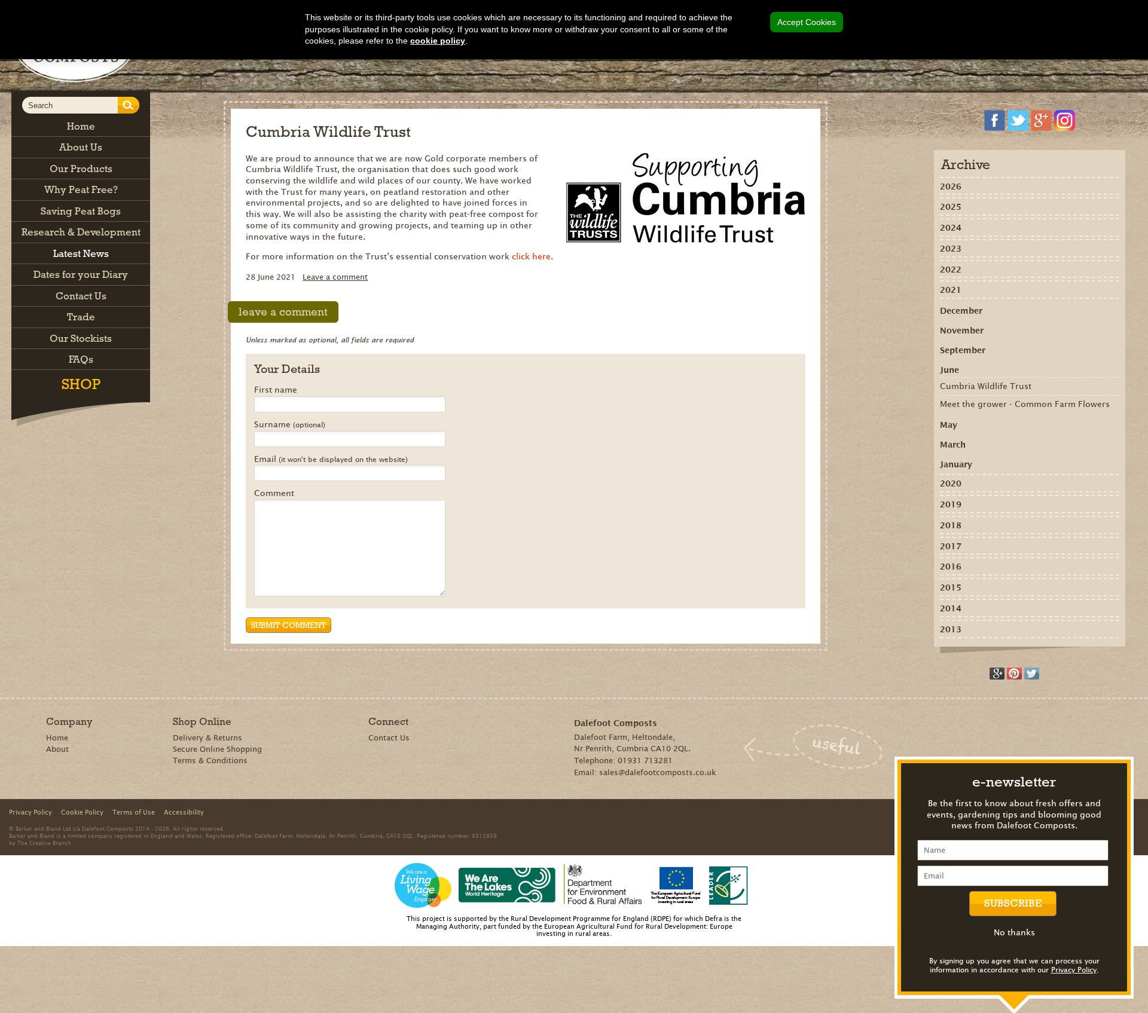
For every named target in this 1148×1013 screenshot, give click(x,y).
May (948, 425)
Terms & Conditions (210, 760)
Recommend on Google (997, 674)
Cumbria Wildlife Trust (985, 386)
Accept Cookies (806, 22)
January (956, 464)
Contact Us (389, 737)
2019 (950, 504)
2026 (950, 186)
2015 (950, 587)
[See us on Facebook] (994, 120)
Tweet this (1031, 674)
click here (531, 256)
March (953, 444)
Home (57, 737)
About (57, 749)
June (949, 370)
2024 (950, 227)
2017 (950, 546)
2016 (950, 566)
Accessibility (184, 812)
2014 (950, 608)
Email (331, 459)
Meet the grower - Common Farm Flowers (1025, 404)
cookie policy (437, 40)
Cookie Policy (82, 812)
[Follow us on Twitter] (1017, 120)
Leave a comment (335, 277)
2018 (950, 525)
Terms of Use (133, 812)
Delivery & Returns (207, 737)
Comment (274, 493)
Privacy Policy (1074, 969)
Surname (289, 425)
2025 (950, 207)
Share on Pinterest (1014, 674)
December (961, 311)
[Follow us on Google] (1041, 120)
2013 (950, 629)
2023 (950, 248)
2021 (950, 290)
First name (275, 390)
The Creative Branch (44, 842)
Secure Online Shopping (217, 749)
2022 (950, 269)
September (962, 350)
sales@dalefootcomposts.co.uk (657, 772)
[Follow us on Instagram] (1064, 120)
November (962, 330)
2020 (950, 483)
